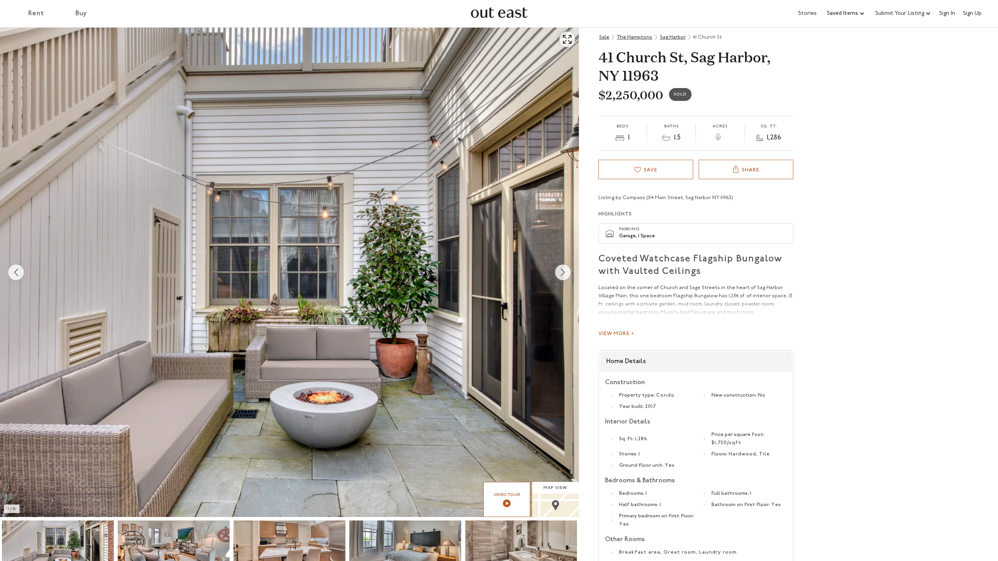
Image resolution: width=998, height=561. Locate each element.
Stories (807, 13)
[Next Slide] (563, 272)
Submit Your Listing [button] (899, 13)
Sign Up (972, 13)
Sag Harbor (673, 37)
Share (750, 170)
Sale (604, 37)
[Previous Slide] (16, 272)
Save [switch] (650, 170)
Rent (36, 14)
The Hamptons (634, 37)
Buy (81, 14)
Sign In (947, 13)
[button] (846, 13)
